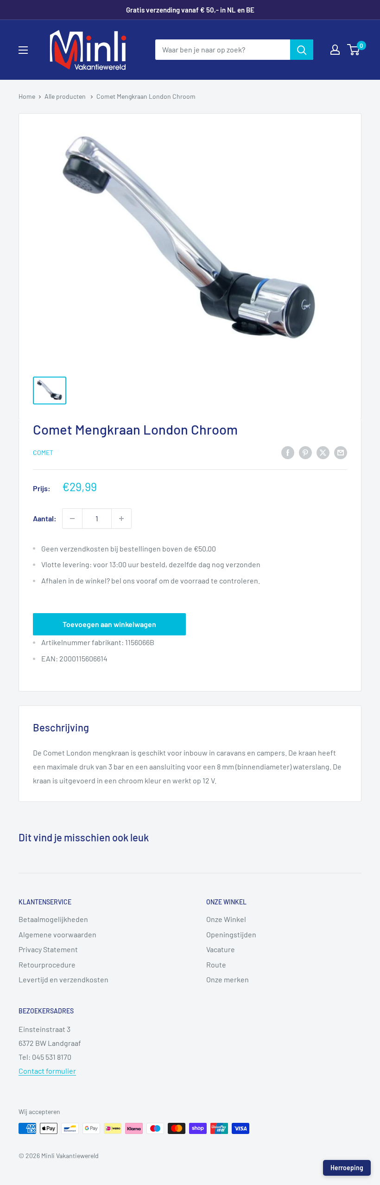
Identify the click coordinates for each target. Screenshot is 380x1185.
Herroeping (346, 1168)
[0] (354, 49)
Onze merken (227, 979)
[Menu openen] (23, 50)
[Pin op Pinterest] (305, 452)
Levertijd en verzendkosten (63, 979)
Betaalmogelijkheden (53, 919)
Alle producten (65, 96)
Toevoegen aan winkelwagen (109, 624)
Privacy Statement (48, 949)
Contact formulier (47, 1070)
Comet (43, 452)
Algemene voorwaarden (57, 934)
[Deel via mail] (340, 452)
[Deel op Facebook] (287, 452)
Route (216, 964)
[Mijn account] (335, 50)
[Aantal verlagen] (72, 518)
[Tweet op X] (323, 452)
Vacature (220, 949)
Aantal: (45, 518)
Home (27, 96)
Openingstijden (231, 934)
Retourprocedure (47, 964)
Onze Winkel (226, 919)
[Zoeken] (301, 49)
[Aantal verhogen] (121, 518)
